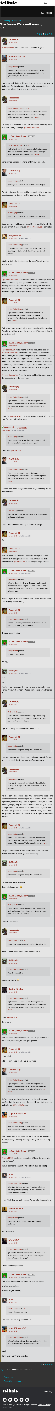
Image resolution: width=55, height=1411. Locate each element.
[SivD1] (4, 1175)
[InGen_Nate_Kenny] (4, 137)
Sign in (3, 1369)
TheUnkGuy (15, 170)
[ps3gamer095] (4, 236)
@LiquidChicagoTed (10, 375)
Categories (46, 13)
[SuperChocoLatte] (4, 58)
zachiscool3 (21, 428)
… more (36, 117)
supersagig (14, 39)
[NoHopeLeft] (4, 671)
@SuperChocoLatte (32, 128)
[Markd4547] (4, 1241)
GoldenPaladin (16, 1208)
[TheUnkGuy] (4, 172)
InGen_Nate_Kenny (18, 136)
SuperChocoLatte (17, 56)
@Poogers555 (8, 48)
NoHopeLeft (14, 670)
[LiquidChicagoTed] (4, 1115)
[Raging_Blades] (4, 990)
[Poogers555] (4, 205)
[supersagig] (4, 41)
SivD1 (11, 1174)
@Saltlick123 (19, 562)
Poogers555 (13, 67)
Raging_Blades (16, 989)
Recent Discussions (12, 1381)
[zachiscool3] (8, 427)
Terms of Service (44, 1405)
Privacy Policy (7, 1407)
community (47, 1392)
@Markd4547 (16, 416)
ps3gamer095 (15, 235)
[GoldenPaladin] (4, 1209)
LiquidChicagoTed (17, 1113)
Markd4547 (14, 1240)
